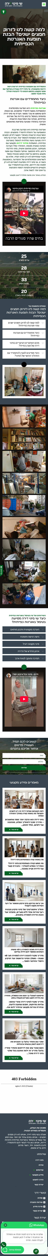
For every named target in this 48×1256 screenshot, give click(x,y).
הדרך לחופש (38, 1180)
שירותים (39, 1170)
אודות (41, 1165)
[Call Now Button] (3, 1244)
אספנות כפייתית (26, 87)
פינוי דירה (39, 1160)
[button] (3, 11)
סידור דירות (22, 143)
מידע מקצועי (37, 1175)
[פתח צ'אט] (36, 1251)
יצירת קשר (38, 1185)
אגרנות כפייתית (38, 108)
